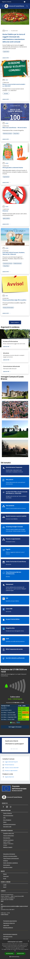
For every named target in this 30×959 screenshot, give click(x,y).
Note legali (5, 939)
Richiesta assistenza (8, 927)
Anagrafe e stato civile (8, 833)
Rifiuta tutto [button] (20, 953)
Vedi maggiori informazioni (15, 727)
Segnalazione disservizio (9, 923)
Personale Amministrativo (9, 824)
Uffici (4, 818)
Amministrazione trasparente (10, 934)
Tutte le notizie (14, 322)
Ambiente (5, 860)
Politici (4, 822)
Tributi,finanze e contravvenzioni (11, 858)
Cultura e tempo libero (8, 835)
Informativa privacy (7, 936)
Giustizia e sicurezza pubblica (10, 856)
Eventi (4, 887)
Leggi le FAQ (6, 925)
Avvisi (6, 30)
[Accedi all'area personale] (24, 1)
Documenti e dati (7, 826)
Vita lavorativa (6, 838)
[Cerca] (27, 6)
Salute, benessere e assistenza (10, 863)
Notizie (6, 123)
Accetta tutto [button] (9, 953)
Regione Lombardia (6, 1)
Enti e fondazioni (7, 820)
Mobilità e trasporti (7, 847)
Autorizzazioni (6, 865)
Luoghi (4, 885)
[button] (15, 956)
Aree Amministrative (8, 815)
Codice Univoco (4, 914)
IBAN (2, 901)
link (15, 950)
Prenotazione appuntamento (10, 921)
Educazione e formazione (9, 854)
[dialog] (15, 949)
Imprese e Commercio (8, 840)
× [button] (28, 941)
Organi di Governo (7, 813)
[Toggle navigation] (3, 6)
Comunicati (6, 876)
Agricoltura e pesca (7, 867)
